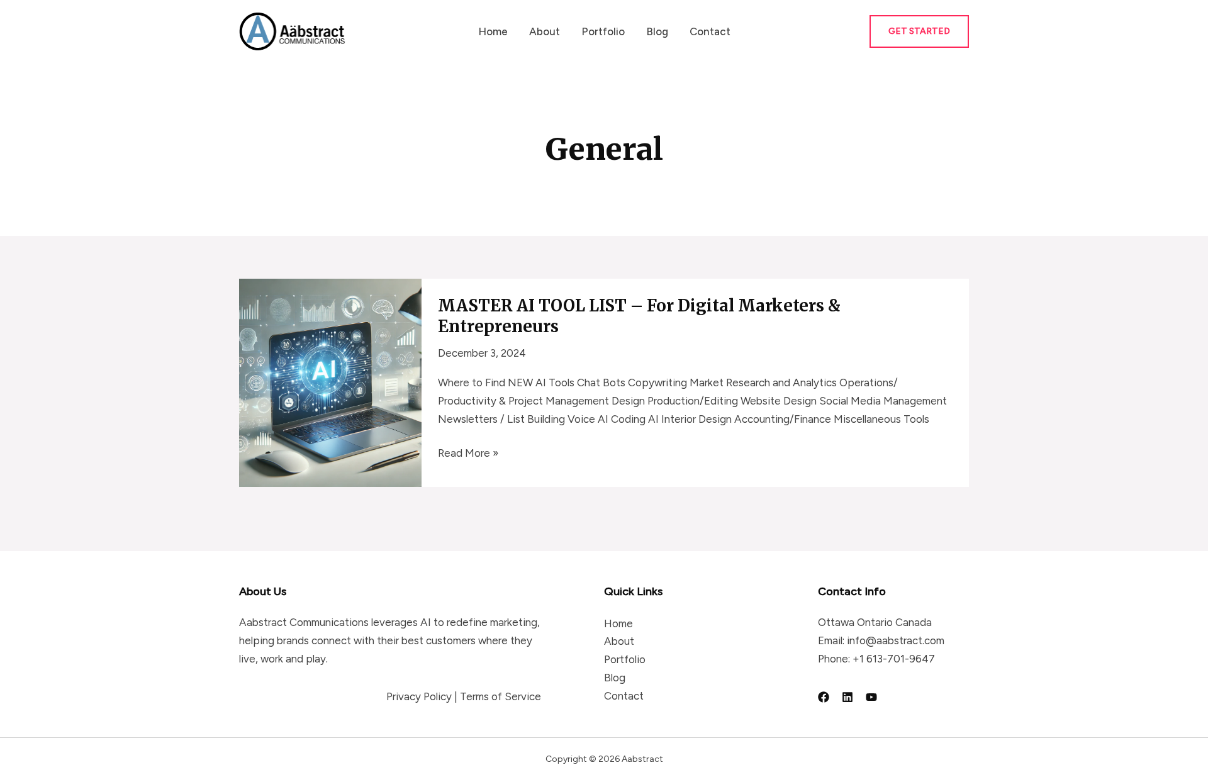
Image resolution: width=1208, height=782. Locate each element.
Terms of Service (500, 696)
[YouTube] (871, 697)
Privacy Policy (419, 696)
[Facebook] (823, 697)
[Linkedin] (847, 697)
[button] (919, 31)
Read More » (468, 454)
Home (493, 31)
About (544, 31)
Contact (710, 31)
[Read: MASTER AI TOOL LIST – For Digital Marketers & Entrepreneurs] (330, 382)
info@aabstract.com (895, 640)
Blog (657, 31)
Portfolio (603, 31)
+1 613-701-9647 (894, 658)
